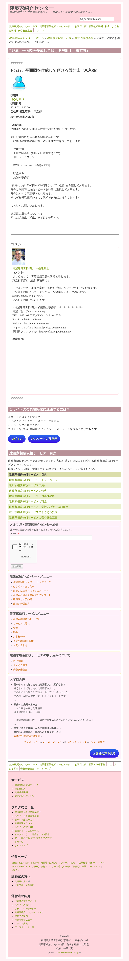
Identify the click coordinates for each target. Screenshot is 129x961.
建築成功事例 (21, 792)
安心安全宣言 (25, 30)
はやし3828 (17, 99)
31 (79, 741)
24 (44, 741)
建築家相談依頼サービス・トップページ (33, 480)
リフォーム (64, 862)
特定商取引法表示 (23, 919)
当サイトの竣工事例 (24, 826)
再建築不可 (33, 866)
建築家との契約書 (22, 599)
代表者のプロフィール (25, 901)
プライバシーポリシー (25, 908)
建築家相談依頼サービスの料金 (28, 501)
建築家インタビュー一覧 (27, 830)
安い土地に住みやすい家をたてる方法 (33, 838)
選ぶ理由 (18, 660)
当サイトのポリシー (24, 904)
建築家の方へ (22, 881)
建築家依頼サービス (59, 38)
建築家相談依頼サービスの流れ (56, 26)
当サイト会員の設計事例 (27, 815)
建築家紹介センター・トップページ (32, 581)
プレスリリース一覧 (24, 927)
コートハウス (94, 866)
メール (14, 533)
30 (74, 741)
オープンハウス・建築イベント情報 (32, 834)
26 (54, 741)
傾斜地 (44, 862)
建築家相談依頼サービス (26, 619)
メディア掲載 (21, 923)
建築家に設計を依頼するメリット (31, 590)
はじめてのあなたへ (23, 586)
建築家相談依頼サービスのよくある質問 (33, 512)
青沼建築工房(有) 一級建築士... (31, 268)
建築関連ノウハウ (23, 823)
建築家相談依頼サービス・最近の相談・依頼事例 (38, 506)
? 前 (36, 741)
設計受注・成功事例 (24, 885)
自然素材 (35, 862)
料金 (107, 26)
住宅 (73, 862)
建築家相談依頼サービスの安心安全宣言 (33, 517)
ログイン (39, 30)
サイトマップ (44, 768)
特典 (15, 627)
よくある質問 (20, 665)
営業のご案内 (21, 915)
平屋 (84, 866)
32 (84, 741)
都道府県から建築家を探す (28, 812)
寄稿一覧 (19, 841)
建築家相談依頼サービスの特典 (28, 490)
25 (49, 741)
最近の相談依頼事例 (23, 640)
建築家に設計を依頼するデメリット (32, 595)
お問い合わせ (20, 645)
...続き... (15, 869)
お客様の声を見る (104, 753)
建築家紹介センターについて (29, 912)
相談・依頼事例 (97, 764)
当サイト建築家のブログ (27, 819)
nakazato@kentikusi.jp (69, 952)
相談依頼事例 (96, 26)
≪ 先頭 (27, 741)
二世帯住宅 (82, 862)
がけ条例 (66, 866)
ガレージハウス (96, 862)
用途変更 (76, 866)
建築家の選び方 (21, 603)
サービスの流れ (21, 623)
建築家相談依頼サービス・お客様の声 (32, 496)
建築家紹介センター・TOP (23, 26)
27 (59, 741)
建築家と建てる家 (20, 862)
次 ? (93, 741)
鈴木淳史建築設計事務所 (27, 735)
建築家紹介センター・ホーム (26, 38)
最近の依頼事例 (83, 38)
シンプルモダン (19, 866)
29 (69, 741)
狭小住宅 (53, 862)
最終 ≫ (101, 741)
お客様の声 (81, 26)
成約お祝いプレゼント (25, 796)
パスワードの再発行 (44, 438)
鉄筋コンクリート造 (50, 866)
